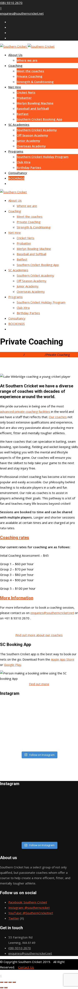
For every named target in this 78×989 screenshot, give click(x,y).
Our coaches (58, 417)
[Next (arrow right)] (5, 987)
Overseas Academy (31, 146)
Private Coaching (29, 76)
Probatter (24, 98)
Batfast (22, 114)
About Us (15, 55)
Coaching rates (14, 537)
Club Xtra (23, 162)
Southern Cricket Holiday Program (42, 157)
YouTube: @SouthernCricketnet (30, 913)
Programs (15, 151)
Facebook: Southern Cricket (27, 902)
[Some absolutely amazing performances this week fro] (39, 720)
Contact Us (26, 967)
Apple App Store (62, 659)
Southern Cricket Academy (37, 130)
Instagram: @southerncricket (29, 908)
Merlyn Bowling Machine (35, 103)
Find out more (39, 684)
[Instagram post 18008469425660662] (39, 714)
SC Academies (18, 124)
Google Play (12, 665)
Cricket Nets (26, 92)
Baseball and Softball (33, 108)
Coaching (15, 66)
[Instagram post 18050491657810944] (39, 741)
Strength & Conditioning (35, 82)
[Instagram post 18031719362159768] (39, 704)
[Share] (5, 982)
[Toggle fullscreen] (10, 982)
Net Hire (14, 87)
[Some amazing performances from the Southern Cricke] (39, 725)
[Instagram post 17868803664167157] (39, 736)
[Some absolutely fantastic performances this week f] (39, 746)
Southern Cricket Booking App (39, 119)
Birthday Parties (29, 167)
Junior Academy (28, 141)
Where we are (27, 60)
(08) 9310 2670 (11, 3)
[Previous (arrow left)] (1, 987)
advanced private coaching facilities (25, 411)
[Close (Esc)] (1, 982)
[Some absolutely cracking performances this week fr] (39, 709)
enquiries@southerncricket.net (22, 13)
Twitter (13, 918)
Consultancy (17, 173)
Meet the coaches (30, 71)
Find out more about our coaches (39, 635)
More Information (16, 597)
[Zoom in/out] (14, 982)
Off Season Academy (32, 135)
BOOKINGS (16, 178)
